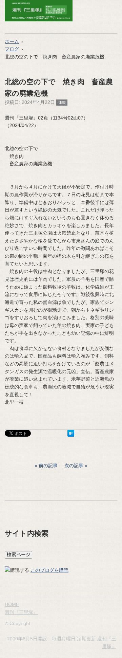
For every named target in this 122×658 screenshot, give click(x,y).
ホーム (12, 41)
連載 (62, 102)
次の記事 (73, 465)
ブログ (12, 49)
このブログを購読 (49, 570)
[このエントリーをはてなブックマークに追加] (70, 435)
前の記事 (48, 465)
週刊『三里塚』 (21, 612)
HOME (12, 604)
